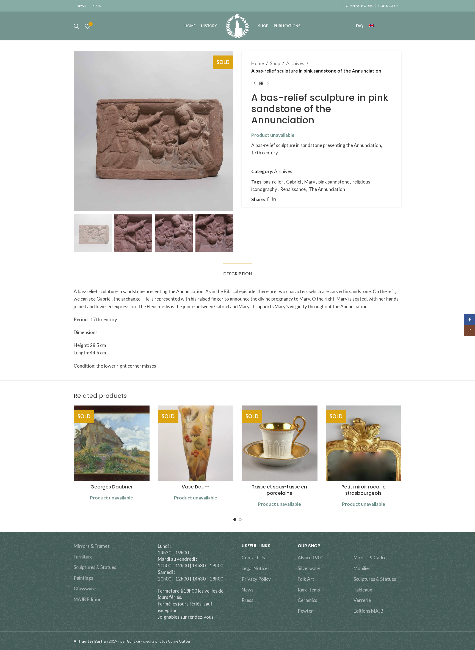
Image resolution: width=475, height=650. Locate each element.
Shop (275, 63)
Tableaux (363, 590)
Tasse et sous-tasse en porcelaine (279, 490)
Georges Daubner (111, 487)
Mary (309, 182)
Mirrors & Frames (92, 546)
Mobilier (362, 568)
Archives (295, 63)
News (247, 590)
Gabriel (293, 182)
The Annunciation (327, 189)
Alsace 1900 (310, 557)
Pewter (305, 611)
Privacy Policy (256, 579)
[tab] (237, 271)
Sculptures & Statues (95, 567)
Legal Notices (256, 568)
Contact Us (253, 557)
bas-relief (273, 182)
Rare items (309, 590)
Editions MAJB (368, 611)
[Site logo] (237, 25)
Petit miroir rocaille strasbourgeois (363, 490)
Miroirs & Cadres (371, 557)
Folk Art (306, 579)
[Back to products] (261, 83)
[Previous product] (254, 83)
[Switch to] (372, 26)
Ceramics (307, 600)
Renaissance (293, 189)
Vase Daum (195, 487)
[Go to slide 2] (240, 519)
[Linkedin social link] (274, 199)
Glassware (85, 588)
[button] (80, 233)
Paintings (83, 578)
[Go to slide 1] (234, 519)
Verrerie (362, 600)
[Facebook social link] (268, 199)
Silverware (309, 568)
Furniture (83, 557)
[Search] (76, 26)
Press (247, 600)
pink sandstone (333, 182)
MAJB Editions (89, 599)
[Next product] (267, 83)
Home (257, 63)
